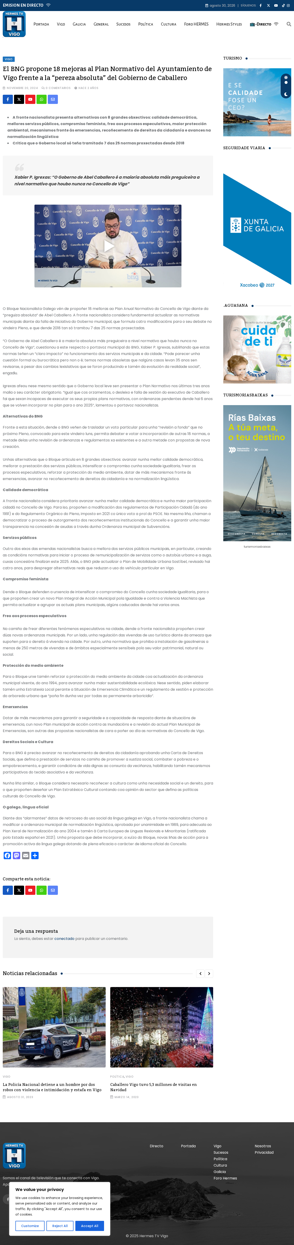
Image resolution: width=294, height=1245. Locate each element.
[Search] (289, 24)
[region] (59, 1209)
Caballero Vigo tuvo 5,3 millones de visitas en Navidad (153, 1087)
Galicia (79, 24)
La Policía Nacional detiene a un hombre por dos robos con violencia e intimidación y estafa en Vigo (52, 1087)
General (101, 24)
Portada (41, 24)
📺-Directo (260, 24)
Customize (30, 1226)
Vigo (61, 24)
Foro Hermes (225, 1178)
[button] (200, 974)
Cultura (168, 24)
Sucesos (123, 24)
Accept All (89, 1226)
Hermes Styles (229, 24)
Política (145, 24)
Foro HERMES (196, 24)
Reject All (60, 1226)
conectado (64, 938)
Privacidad (264, 1152)
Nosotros (263, 1146)
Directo (156, 1146)
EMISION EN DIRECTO (23, 5)
